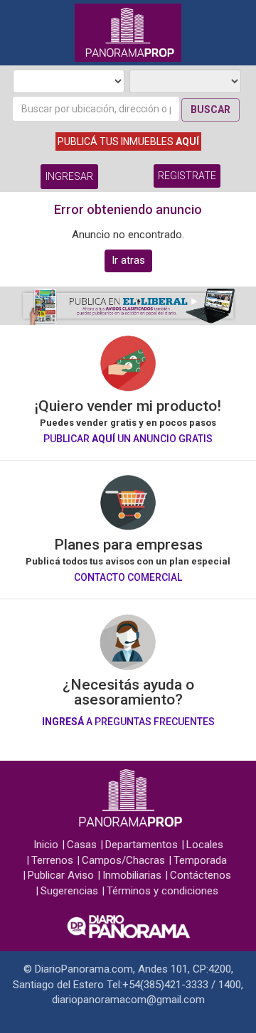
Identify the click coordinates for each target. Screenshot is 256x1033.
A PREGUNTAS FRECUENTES (128, 721)
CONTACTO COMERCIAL (128, 577)
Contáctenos (200, 875)
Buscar (210, 109)
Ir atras (128, 260)
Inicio (45, 844)
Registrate (187, 175)
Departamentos (141, 844)
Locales (204, 844)
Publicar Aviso (61, 875)
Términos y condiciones (162, 890)
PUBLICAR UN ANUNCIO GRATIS (128, 438)
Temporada (200, 860)
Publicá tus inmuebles (128, 141)
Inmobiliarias (131, 875)
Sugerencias (69, 890)
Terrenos (52, 860)
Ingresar (69, 176)
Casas (82, 844)
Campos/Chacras (123, 860)
